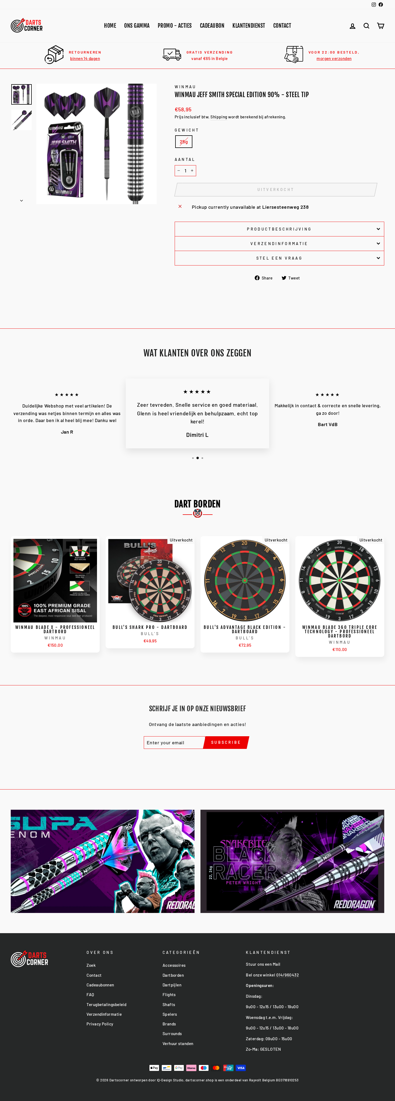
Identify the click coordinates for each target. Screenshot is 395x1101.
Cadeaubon (212, 25)
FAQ (90, 994)
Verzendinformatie (279, 243)
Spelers (170, 1014)
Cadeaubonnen (100, 984)
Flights (169, 994)
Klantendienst (248, 25)
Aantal (185, 159)
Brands (169, 1023)
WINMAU (185, 86)
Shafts (169, 1004)
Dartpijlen (172, 984)
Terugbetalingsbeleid (106, 1004)
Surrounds (172, 1033)
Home (110, 25)
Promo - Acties (175, 25)
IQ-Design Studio (170, 1080)
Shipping (218, 116)
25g (184, 141)
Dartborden (173, 975)
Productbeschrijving (279, 229)
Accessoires (174, 965)
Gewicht (187, 130)
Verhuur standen (178, 1043)
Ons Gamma (137, 25)
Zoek (91, 965)
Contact (282, 25)
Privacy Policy (100, 1023)
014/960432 (287, 974)
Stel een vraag (279, 258)
